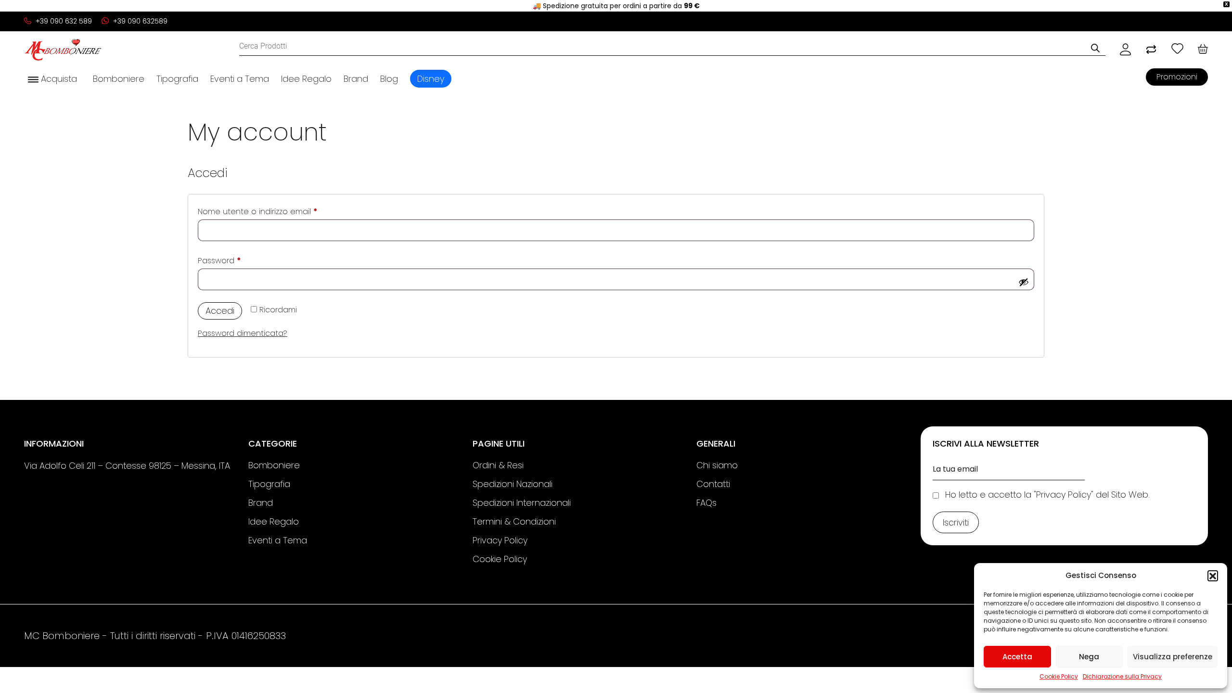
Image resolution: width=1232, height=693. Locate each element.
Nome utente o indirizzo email (274, 211)
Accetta (1017, 657)
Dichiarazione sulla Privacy (1122, 676)
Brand (356, 79)
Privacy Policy (500, 540)
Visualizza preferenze (1172, 657)
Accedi (219, 311)
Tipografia (177, 79)
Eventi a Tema (239, 79)
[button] (1213, 575)
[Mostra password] (1023, 282)
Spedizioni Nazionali (512, 484)
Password (236, 260)
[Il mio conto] (1125, 49)
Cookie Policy (1059, 676)
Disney (430, 79)
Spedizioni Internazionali (522, 503)
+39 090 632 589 (63, 21)
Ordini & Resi (498, 465)
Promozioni (1176, 76)
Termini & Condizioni (514, 521)
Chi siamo (717, 465)
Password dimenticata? (242, 333)
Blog (389, 79)
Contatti (713, 484)
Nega (1089, 657)
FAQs (706, 503)
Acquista (57, 79)
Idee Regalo (306, 79)
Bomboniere (118, 79)
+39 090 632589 (139, 21)
